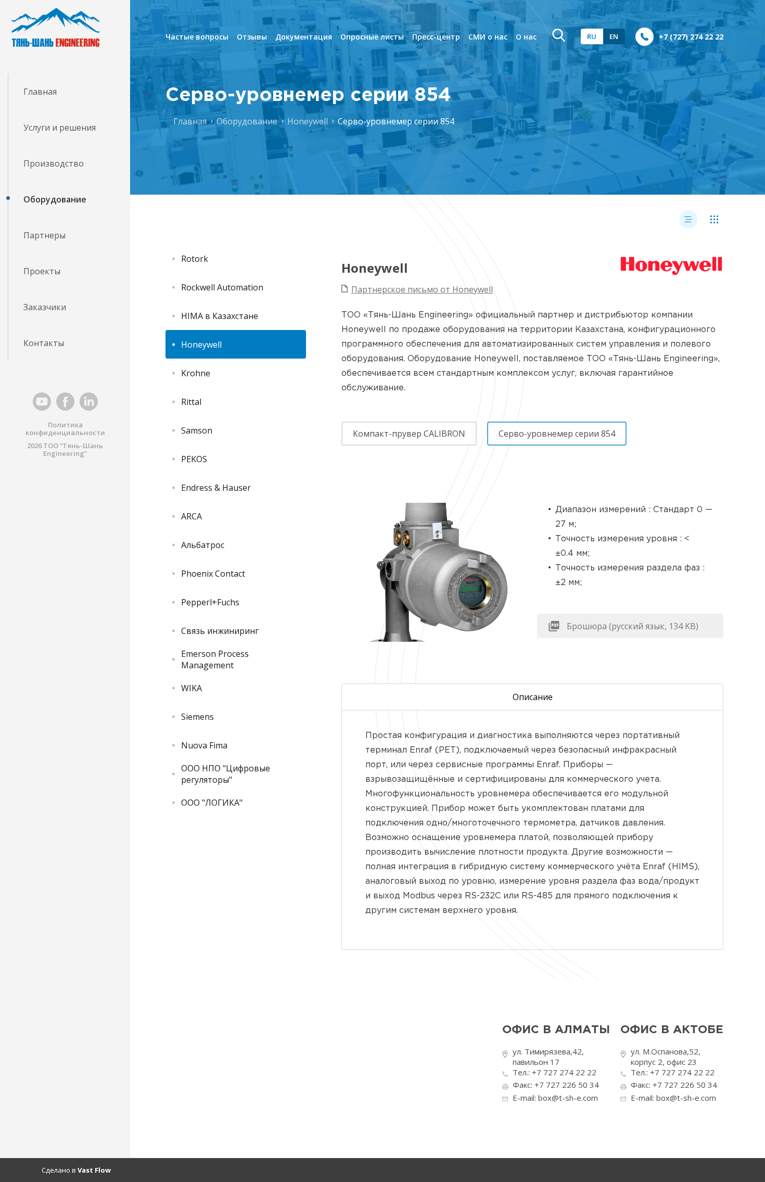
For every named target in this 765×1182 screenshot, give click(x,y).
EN (613, 36)
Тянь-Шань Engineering (73, 449)
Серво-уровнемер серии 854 (557, 433)
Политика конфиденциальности (65, 429)
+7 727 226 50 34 (566, 1084)
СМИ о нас (487, 37)
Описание (533, 697)
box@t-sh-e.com (568, 1097)
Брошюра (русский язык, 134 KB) (632, 626)
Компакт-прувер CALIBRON (409, 433)
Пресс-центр (436, 37)
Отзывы (252, 37)
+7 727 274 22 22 (564, 1072)
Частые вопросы (196, 37)
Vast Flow (94, 1170)
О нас (526, 37)
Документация (303, 37)
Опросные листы (372, 37)
